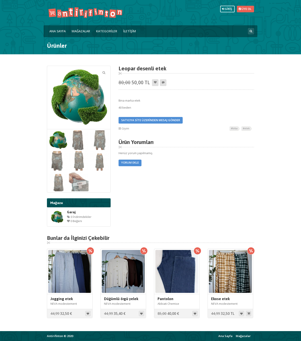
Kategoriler (106, 31)
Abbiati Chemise (168, 304)
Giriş (227, 9)
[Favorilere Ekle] (155, 82)
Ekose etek (220, 299)
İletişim (129, 31)
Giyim (125, 128)
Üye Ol (245, 9)
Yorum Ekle (130, 162)
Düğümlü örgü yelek (121, 299)
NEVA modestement (63, 304)
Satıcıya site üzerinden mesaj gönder (150, 120)
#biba (234, 128)
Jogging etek (61, 299)
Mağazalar (81, 31)
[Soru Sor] (163, 82)
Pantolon (165, 299)
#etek (246, 128)
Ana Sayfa (57, 31)
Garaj (71, 212)
